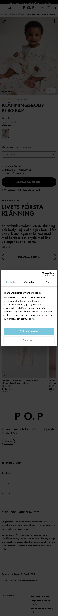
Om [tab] (47, 282)
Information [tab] (29, 282)
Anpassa (27, 340)
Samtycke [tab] (10, 282)
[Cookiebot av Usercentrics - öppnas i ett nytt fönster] (42, 274)
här (33, 319)
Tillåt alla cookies (29, 331)
